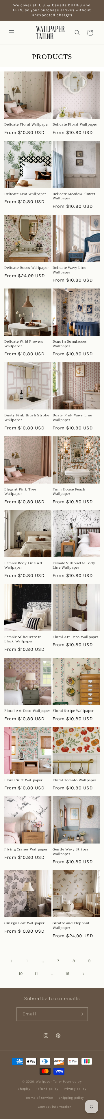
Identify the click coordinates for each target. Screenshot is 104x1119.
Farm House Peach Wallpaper (69, 491)
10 (21, 973)
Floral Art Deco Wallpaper (76, 637)
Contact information (54, 1107)
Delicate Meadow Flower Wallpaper (74, 196)
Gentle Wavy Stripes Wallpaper (70, 851)
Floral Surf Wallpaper (23, 780)
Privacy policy (75, 1089)
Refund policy (47, 1089)
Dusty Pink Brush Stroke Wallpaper (26, 417)
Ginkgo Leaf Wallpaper (24, 923)
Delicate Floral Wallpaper (26, 124)
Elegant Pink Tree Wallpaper (20, 491)
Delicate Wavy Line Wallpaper (69, 270)
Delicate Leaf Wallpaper (25, 194)
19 (68, 973)
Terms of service (39, 1098)
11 (36, 973)
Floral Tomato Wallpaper (74, 780)
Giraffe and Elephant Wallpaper (71, 925)
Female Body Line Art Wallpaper (23, 565)
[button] (11, 32)
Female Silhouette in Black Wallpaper (23, 639)
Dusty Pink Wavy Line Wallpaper (72, 417)
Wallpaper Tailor (49, 1081)
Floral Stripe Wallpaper (73, 711)
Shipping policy (71, 1098)
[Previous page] (11, 961)
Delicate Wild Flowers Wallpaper (23, 343)
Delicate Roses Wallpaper (26, 268)
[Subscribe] (81, 1014)
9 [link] (89, 960)
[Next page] (83, 973)
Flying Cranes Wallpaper (26, 849)
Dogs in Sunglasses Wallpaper (70, 343)
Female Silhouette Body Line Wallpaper (74, 565)
